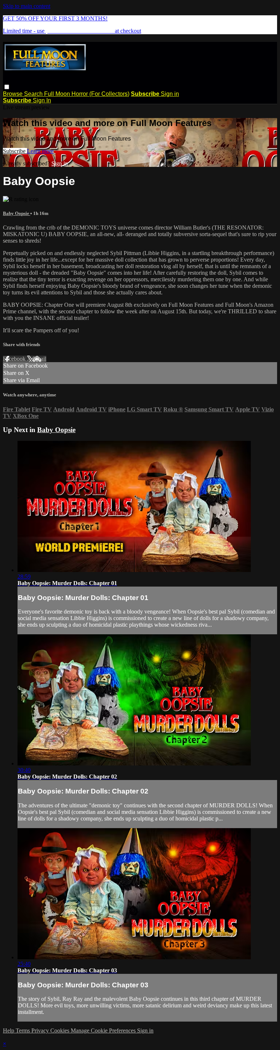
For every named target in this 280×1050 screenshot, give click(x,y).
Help (9, 1030)
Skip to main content (26, 6)
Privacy (40, 1030)
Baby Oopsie (16, 213)
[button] (6, 87)
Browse (13, 94)
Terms (23, 1030)
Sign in (170, 94)
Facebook (15, 359)
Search (34, 94)
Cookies (60, 1030)
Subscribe (15, 151)
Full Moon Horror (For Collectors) (86, 94)
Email (39, 359)
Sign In (42, 100)
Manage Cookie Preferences (104, 1030)
